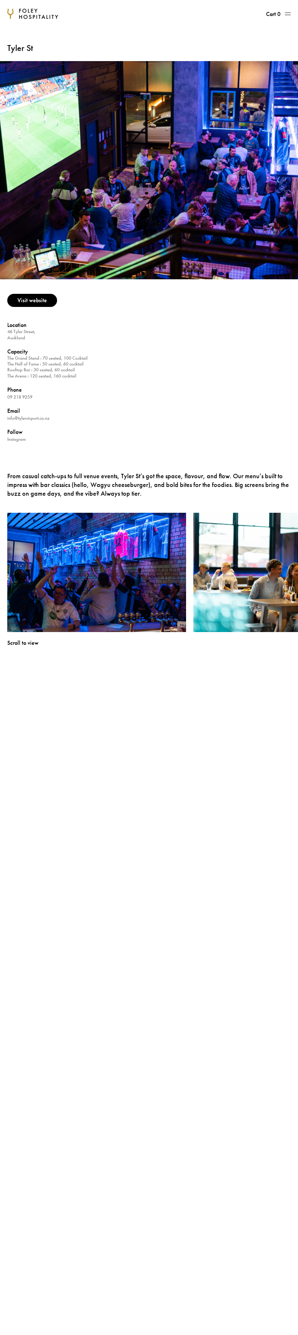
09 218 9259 (19, 397)
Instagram (16, 439)
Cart (273, 14)
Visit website (32, 300)
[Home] (32, 13)
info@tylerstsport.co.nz (28, 418)
